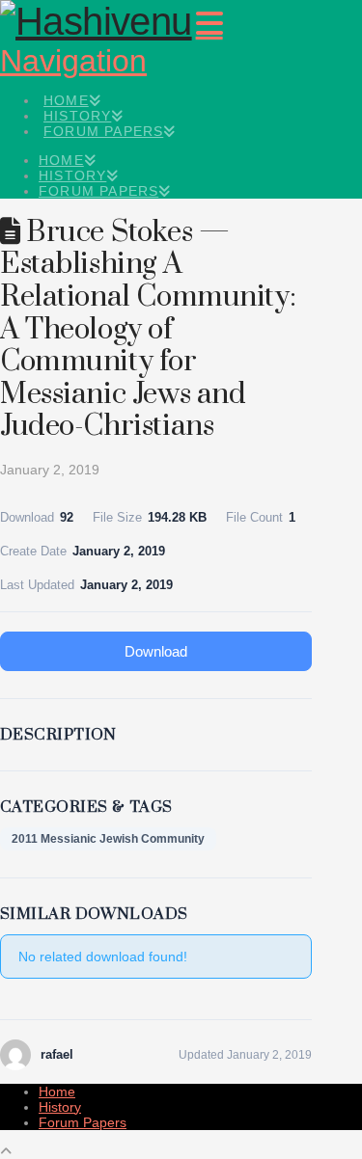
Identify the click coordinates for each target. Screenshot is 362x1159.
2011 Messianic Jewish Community (108, 839)
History (60, 1107)
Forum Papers (82, 1122)
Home (57, 1091)
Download (156, 651)
